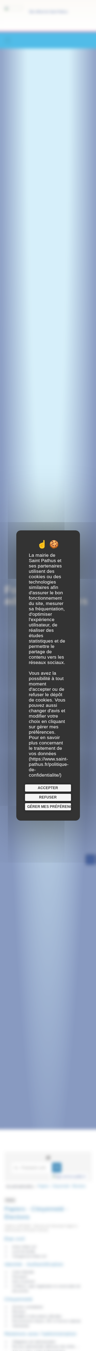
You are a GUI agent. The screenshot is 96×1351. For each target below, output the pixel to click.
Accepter (48, 788)
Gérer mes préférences (49, 807)
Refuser (48, 797)
